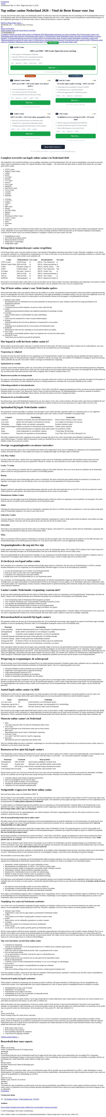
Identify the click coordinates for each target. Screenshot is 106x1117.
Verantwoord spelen (50, 1107)
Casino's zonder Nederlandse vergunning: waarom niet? (79, 38)
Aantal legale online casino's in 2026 (77, 40)
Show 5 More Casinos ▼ (53, 147)
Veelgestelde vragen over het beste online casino (60, 42)
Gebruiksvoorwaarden (17, 1107)
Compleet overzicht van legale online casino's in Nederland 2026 (22, 34)
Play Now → (53, 68)
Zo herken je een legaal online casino (47, 38)
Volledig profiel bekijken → (10, 1037)
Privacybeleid (5, 1107)
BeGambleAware (25, 1099)
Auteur (3, 3)
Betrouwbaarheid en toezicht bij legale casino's (17, 40)
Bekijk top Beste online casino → (12, 23)
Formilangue (5, 2)
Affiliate (27, 1107)
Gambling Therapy (11, 1099)
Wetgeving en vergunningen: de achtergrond (48, 40)
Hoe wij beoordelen (37, 1107)
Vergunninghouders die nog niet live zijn (21, 38)
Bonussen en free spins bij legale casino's (29, 42)
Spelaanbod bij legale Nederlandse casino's (59, 36)
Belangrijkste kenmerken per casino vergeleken (60, 34)
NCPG (36, 1099)
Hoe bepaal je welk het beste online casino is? (29, 36)
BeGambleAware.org (70, 151)
